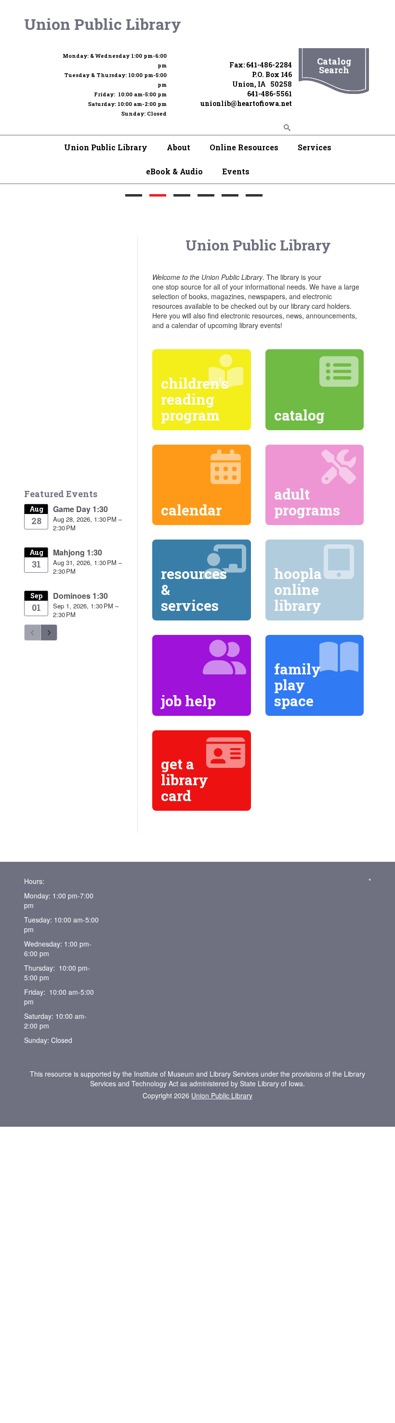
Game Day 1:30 (80, 508)
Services (314, 147)
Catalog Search (334, 65)
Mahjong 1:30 (77, 552)
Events (236, 171)
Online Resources (244, 147)
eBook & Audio (174, 171)
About (178, 147)
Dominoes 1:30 (80, 595)
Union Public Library (102, 23)
